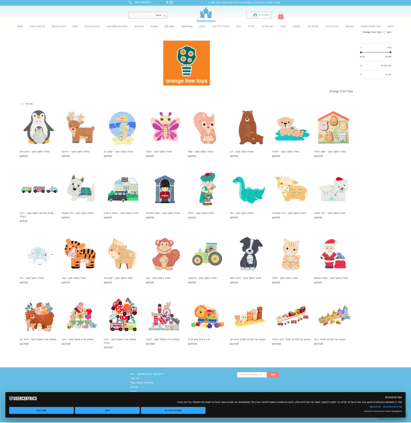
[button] (281, 15)
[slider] (361, 52)
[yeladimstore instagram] (171, 2)
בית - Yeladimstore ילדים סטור (147, 374)
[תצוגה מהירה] (333, 127)
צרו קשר (134, 378)
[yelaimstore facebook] (167, 2)
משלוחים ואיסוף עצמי (141, 382)
